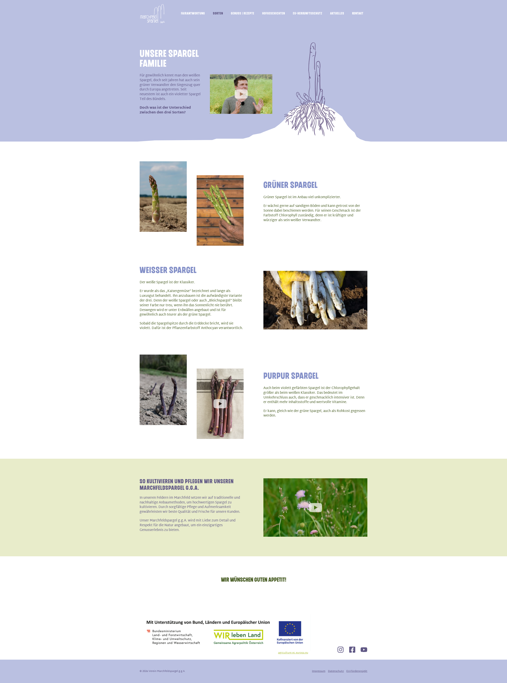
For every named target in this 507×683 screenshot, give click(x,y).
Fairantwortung (193, 13)
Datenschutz (336, 671)
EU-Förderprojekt (356, 671)
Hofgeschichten (273, 13)
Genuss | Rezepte (242, 13)
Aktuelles (337, 13)
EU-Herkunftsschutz (307, 13)
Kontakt (357, 13)
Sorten (218, 13)
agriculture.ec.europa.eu (293, 653)
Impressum (318, 671)
